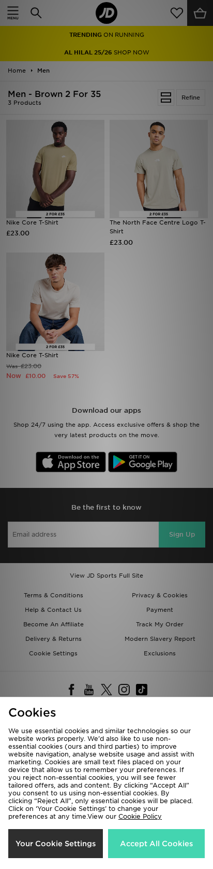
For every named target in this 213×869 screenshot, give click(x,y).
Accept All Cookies (156, 843)
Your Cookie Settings (56, 843)
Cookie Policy (140, 816)
